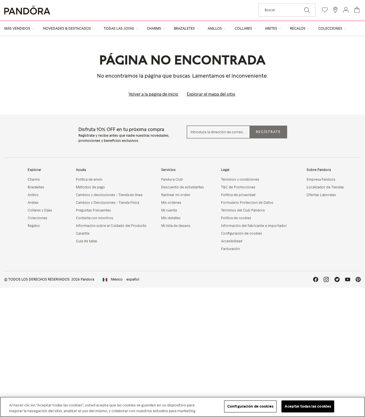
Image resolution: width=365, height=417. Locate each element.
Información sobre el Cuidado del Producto (111, 225)
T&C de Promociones (238, 187)
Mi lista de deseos (175, 225)
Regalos (34, 225)
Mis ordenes (171, 202)
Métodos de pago (90, 187)
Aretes (33, 202)
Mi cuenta (169, 210)
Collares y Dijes (40, 210)
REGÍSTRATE (268, 132)
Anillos (33, 195)
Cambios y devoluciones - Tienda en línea (109, 195)
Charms (34, 179)
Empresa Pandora (321, 179)
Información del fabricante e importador (254, 225)
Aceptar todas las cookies (308, 406)
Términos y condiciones (240, 179)
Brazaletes (36, 187)
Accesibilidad (231, 241)
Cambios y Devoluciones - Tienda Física (107, 202)
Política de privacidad (238, 195)
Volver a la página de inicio (153, 94)
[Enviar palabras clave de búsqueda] (307, 9)
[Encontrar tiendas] (335, 10)
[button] (346, 10)
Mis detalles (171, 218)
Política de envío (89, 179)
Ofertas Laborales (321, 195)
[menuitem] (19, 28)
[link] (121, 279)
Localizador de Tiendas (325, 187)
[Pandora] (27, 9)
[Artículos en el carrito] (357, 10)
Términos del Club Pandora (243, 210)
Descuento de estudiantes (182, 187)
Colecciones (37, 218)
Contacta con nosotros (94, 218)
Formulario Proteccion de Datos (247, 202)
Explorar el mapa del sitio (211, 94)
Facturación (230, 249)
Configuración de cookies (250, 406)
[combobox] (286, 10)
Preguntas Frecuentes (93, 210)
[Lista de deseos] (325, 10)
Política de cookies (236, 218)
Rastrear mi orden (175, 195)
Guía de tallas (86, 241)
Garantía (82, 233)
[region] (182, 407)
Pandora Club (172, 179)
